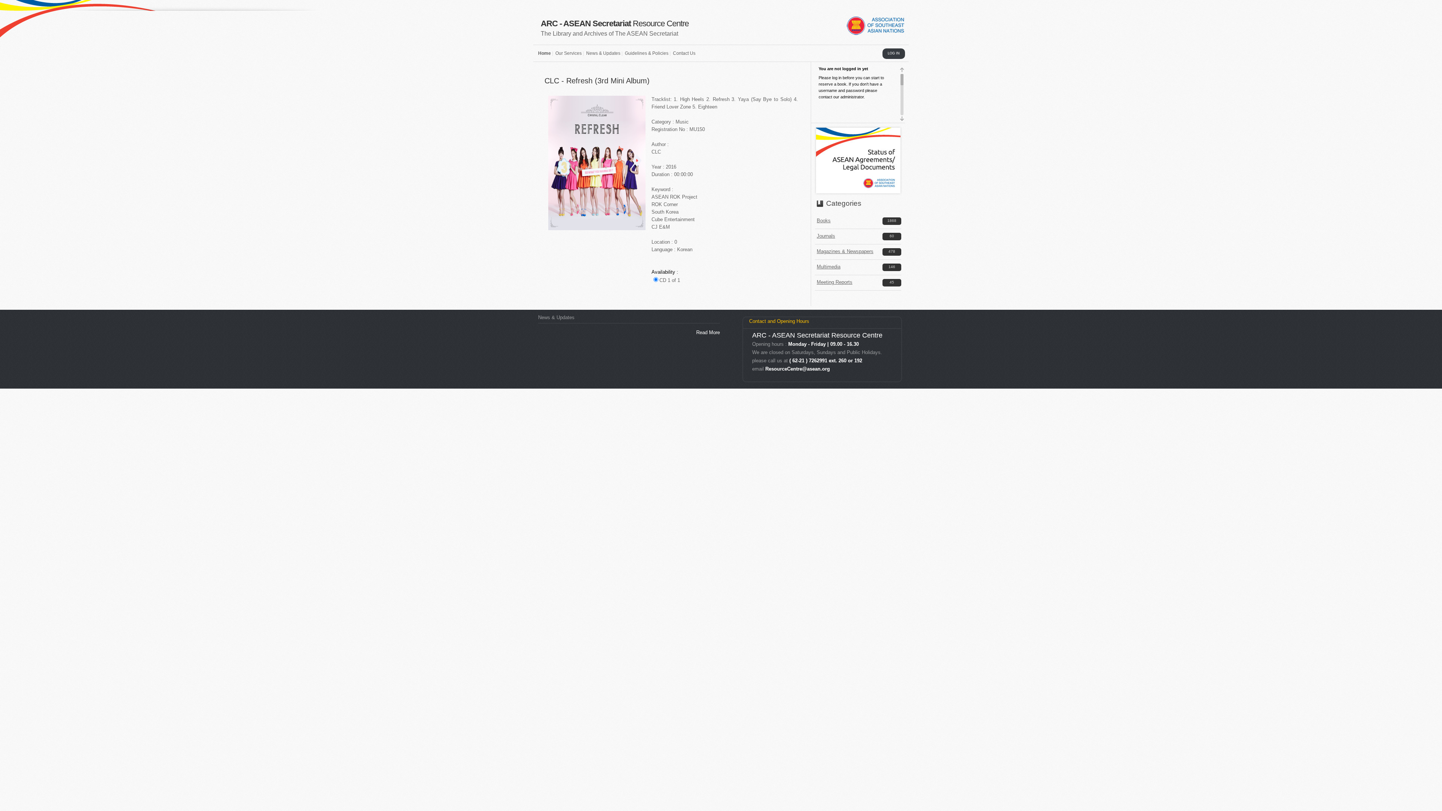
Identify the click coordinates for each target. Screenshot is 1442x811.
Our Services (568, 53)
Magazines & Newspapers (845, 251)
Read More (708, 332)
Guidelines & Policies (646, 53)
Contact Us (684, 53)
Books (824, 220)
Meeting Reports (834, 282)
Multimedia (828, 267)
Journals (826, 236)
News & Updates (603, 53)
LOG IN (894, 53)
